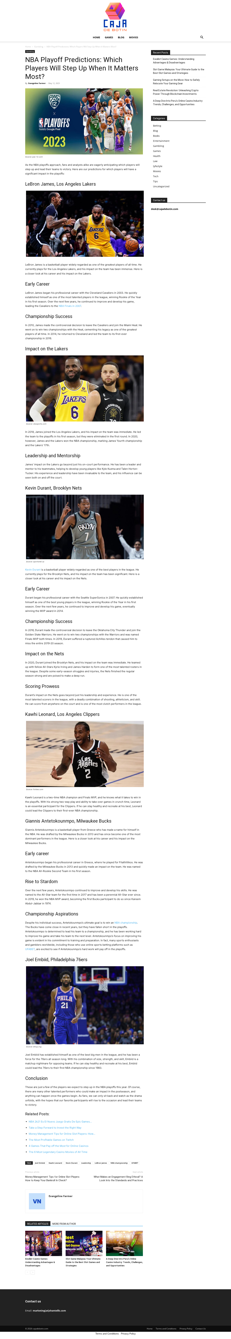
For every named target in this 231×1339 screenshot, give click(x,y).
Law (155, 161)
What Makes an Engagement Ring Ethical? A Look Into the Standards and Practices (118, 1178)
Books (156, 135)
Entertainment (161, 140)
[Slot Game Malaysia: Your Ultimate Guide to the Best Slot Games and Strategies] (84, 1243)
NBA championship (125, 922)
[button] (202, 37)
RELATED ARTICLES (37, 1223)
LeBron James (101, 1163)
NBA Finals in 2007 (70, 306)
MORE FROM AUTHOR (64, 1223)
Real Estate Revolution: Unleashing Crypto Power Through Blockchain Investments (176, 92)
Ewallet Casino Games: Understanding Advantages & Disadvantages (40, 1262)
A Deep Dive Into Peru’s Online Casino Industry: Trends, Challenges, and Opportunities (124, 1262)
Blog (121, 37)
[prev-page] (27, 1272)
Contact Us (200, 1328)
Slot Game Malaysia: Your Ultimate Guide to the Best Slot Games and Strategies (83, 1262)
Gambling (38, 46)
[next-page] (33, 1272)
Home (96, 37)
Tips (155, 181)
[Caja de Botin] (115, 16)
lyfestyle (157, 166)
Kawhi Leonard (55, 1163)
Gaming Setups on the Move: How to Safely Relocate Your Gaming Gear (176, 82)
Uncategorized (161, 186)
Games (109, 37)
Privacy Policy (186, 1328)
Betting (157, 125)
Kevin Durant (33, 569)
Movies (133, 37)
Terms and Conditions (166, 1328)
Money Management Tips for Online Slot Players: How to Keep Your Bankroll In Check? (52, 1178)
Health (156, 156)
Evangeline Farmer (37, 83)
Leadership (86, 1163)
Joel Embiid (40, 1163)
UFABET (134, 1163)
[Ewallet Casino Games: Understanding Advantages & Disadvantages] (43, 1243)
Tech (155, 176)
